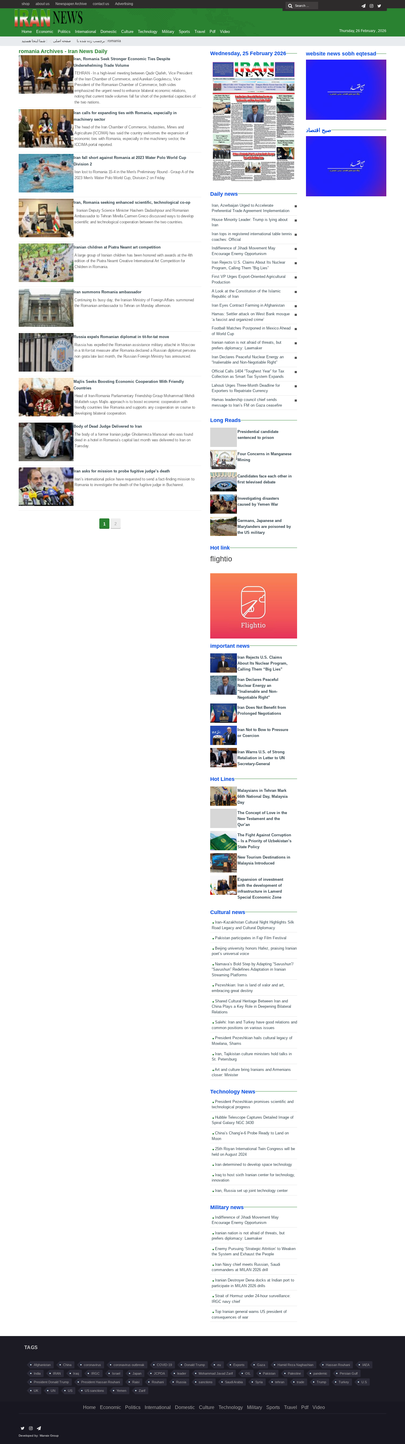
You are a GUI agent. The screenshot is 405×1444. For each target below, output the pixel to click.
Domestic (109, 31)
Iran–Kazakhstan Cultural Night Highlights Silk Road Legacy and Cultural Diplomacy (253, 925)
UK (36, 1390)
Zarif (142, 1390)
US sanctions (94, 1390)
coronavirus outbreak (129, 1365)
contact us (101, 4)
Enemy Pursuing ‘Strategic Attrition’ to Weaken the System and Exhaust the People (254, 1251)
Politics (64, 31)
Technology (147, 31)
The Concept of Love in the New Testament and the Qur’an (262, 819)
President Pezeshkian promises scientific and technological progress (253, 1104)
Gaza (261, 1365)
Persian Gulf (349, 1373)
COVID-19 (164, 1365)
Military (168, 31)
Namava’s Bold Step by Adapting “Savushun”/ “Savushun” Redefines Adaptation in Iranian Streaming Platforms (253, 969)
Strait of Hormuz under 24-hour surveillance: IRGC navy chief (251, 1299)
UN (53, 1390)
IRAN (57, 1373)
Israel (116, 1373)
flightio (221, 559)
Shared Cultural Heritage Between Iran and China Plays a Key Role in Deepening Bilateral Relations (251, 1006)
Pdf (213, 31)
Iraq (76, 1373)
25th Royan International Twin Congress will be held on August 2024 (253, 1152)
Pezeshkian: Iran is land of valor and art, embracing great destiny (248, 988)
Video (225, 31)
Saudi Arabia (234, 1382)
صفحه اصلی (62, 41)
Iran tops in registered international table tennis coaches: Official (252, 237)
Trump (321, 1382)
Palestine (294, 1373)
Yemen (121, 1390)
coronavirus (92, 1365)
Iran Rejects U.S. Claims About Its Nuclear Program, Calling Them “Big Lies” (248, 265)
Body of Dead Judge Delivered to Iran (108, 426)
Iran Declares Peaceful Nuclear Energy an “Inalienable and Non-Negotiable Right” (248, 360)
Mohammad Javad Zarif (216, 1373)
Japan (137, 1373)
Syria (259, 1382)
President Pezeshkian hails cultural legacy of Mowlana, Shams (252, 1041)
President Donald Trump (51, 1382)
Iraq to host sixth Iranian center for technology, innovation (253, 1178)
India (37, 1373)
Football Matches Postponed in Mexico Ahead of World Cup (251, 331)
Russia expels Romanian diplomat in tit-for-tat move (121, 337)
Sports (184, 31)
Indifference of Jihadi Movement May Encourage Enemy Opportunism (243, 251)
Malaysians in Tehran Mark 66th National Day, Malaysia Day (262, 796)
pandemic (320, 1373)
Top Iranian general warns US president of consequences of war (249, 1314)
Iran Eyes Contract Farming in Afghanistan (248, 305)
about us (43, 4)
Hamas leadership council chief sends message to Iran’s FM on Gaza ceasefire (247, 402)
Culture (127, 31)
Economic (44, 31)
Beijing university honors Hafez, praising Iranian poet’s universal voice (254, 951)
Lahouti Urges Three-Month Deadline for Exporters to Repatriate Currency (246, 388)
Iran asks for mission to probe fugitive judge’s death (122, 471)
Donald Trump (194, 1365)
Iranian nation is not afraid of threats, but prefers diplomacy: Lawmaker (246, 345)
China (67, 1365)
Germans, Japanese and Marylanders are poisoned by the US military (264, 526)
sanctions (206, 1382)
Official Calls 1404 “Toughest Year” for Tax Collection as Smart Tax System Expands (248, 374)
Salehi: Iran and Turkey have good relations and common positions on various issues (254, 1025)
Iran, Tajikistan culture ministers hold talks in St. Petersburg (252, 1057)
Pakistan (269, 1373)
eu (219, 1365)
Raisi (135, 1382)
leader (181, 1373)
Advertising (124, 4)
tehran (279, 1382)
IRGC (95, 1373)
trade (300, 1382)
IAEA (365, 1365)
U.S (364, 1382)
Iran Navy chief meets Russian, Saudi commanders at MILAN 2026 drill (246, 1267)
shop (26, 4)
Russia (181, 1382)
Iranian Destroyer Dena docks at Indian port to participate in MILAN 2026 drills (253, 1283)
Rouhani (158, 1382)
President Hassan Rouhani (100, 1382)
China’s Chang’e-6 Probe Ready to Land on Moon (250, 1136)
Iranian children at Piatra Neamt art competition (117, 247)
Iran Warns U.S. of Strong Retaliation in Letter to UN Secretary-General (261, 758)
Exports (239, 1365)
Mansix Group (49, 1435)
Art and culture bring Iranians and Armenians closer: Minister (251, 1072)
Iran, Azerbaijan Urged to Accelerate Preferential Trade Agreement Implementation (250, 208)
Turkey (344, 1382)
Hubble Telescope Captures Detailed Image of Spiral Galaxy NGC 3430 (253, 1120)
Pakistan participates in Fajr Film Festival (250, 938)
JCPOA (159, 1373)
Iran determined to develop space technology (253, 1164)
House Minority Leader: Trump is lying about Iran (250, 222)
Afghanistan (42, 1365)
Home (27, 31)
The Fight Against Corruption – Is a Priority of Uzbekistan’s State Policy (264, 841)
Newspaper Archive (71, 4)
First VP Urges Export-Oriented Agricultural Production (249, 279)
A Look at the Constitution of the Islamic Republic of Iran (246, 294)
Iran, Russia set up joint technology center (251, 1190)
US (70, 1390)
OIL (248, 1373)
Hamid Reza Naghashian (295, 1365)
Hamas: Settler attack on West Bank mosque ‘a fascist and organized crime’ (251, 317)
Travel (199, 31)
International (85, 31)
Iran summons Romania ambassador (107, 292)
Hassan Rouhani (338, 1365)
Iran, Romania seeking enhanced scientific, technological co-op (132, 202)
